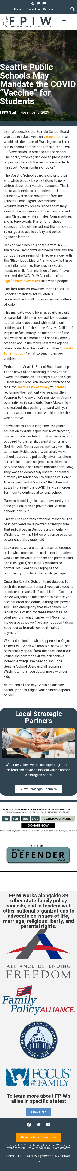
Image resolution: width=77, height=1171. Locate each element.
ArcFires (26, 1147)
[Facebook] (33, 3)
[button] (72, 9)
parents (60, 387)
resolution (53, 137)
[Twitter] (38, 3)
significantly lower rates (22, 281)
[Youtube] (44, 3)
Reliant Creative (60, 1147)
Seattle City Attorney (33, 387)
